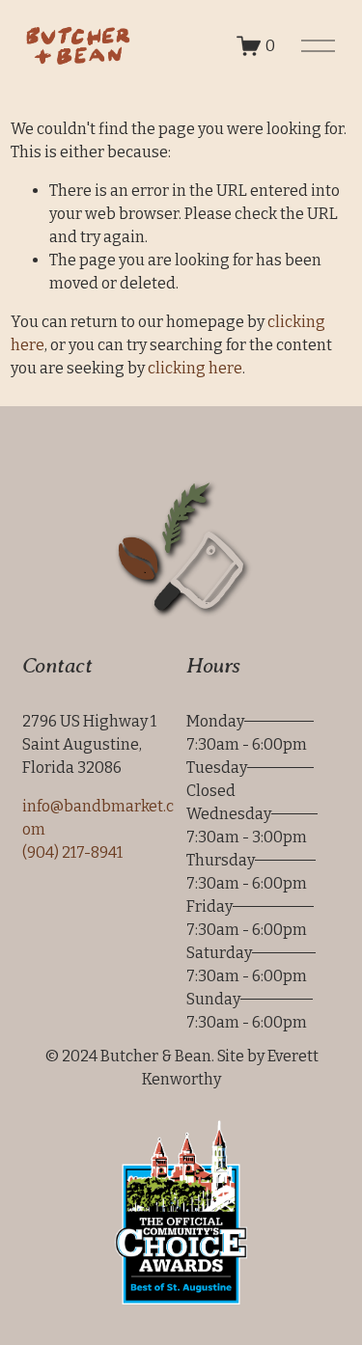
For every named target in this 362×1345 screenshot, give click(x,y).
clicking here (195, 368)
